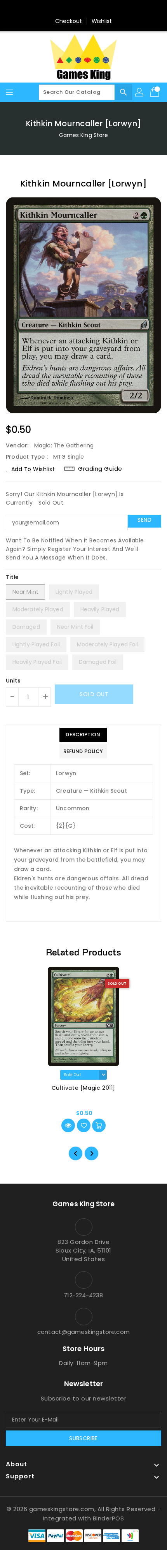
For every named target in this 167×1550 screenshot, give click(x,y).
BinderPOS (108, 1518)
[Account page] (140, 92)
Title (12, 577)
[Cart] (155, 92)
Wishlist (102, 21)
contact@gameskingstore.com (83, 1332)
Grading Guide (100, 469)
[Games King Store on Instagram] (83, 9)
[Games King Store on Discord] (98, 9)
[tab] (83, 735)
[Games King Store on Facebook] (69, 9)
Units (13, 680)
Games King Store (83, 135)
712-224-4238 (83, 1295)
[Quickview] (68, 1125)
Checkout (68, 21)
